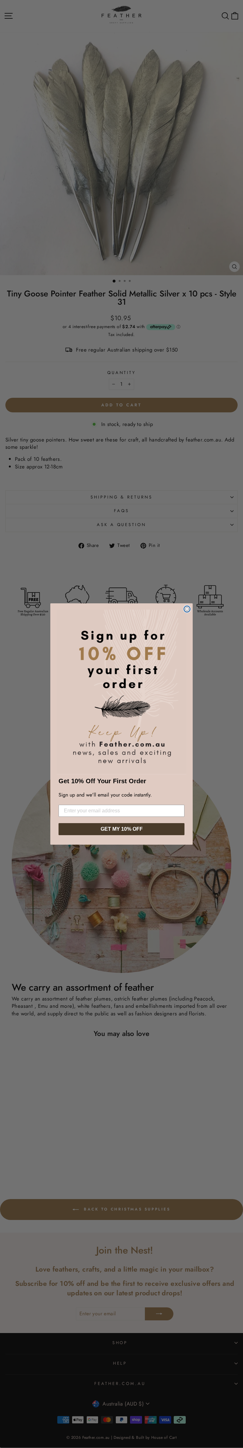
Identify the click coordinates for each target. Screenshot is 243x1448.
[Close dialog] (187, 609)
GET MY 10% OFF (122, 829)
